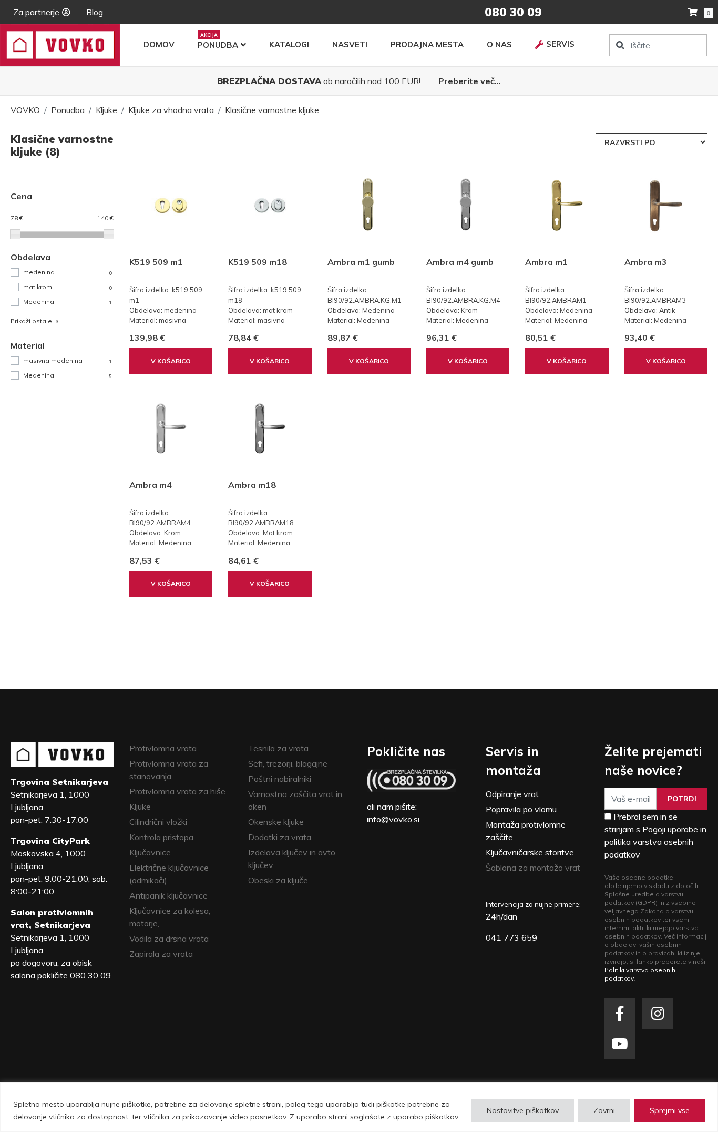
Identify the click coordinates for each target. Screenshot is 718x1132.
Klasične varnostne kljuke (272, 110)
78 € (17, 218)
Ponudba (218, 45)
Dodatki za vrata (279, 837)
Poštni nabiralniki (279, 778)
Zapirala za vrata (161, 954)
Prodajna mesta (427, 44)
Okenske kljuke (276, 822)
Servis (560, 44)
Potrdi (682, 798)
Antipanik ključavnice (168, 895)
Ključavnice (150, 852)
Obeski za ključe (278, 880)
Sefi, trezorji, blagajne (287, 763)
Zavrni (604, 1110)
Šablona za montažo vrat (533, 867)
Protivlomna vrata (163, 748)
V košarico (171, 361)
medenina (67, 272)
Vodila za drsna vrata (169, 938)
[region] (359, 1107)
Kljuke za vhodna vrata (171, 110)
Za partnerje (36, 12)
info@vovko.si (393, 819)
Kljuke (106, 110)
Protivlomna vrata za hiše (177, 791)
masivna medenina (67, 360)
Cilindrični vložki (158, 822)
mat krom (67, 287)
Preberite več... (469, 81)
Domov (159, 44)
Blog (94, 12)
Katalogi (289, 44)
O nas (499, 44)
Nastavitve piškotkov (523, 1110)
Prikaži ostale (34, 321)
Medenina (67, 301)
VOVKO (25, 110)
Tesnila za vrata (278, 748)
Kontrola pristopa (161, 837)
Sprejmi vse (670, 1110)
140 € (105, 218)
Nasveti (349, 44)
